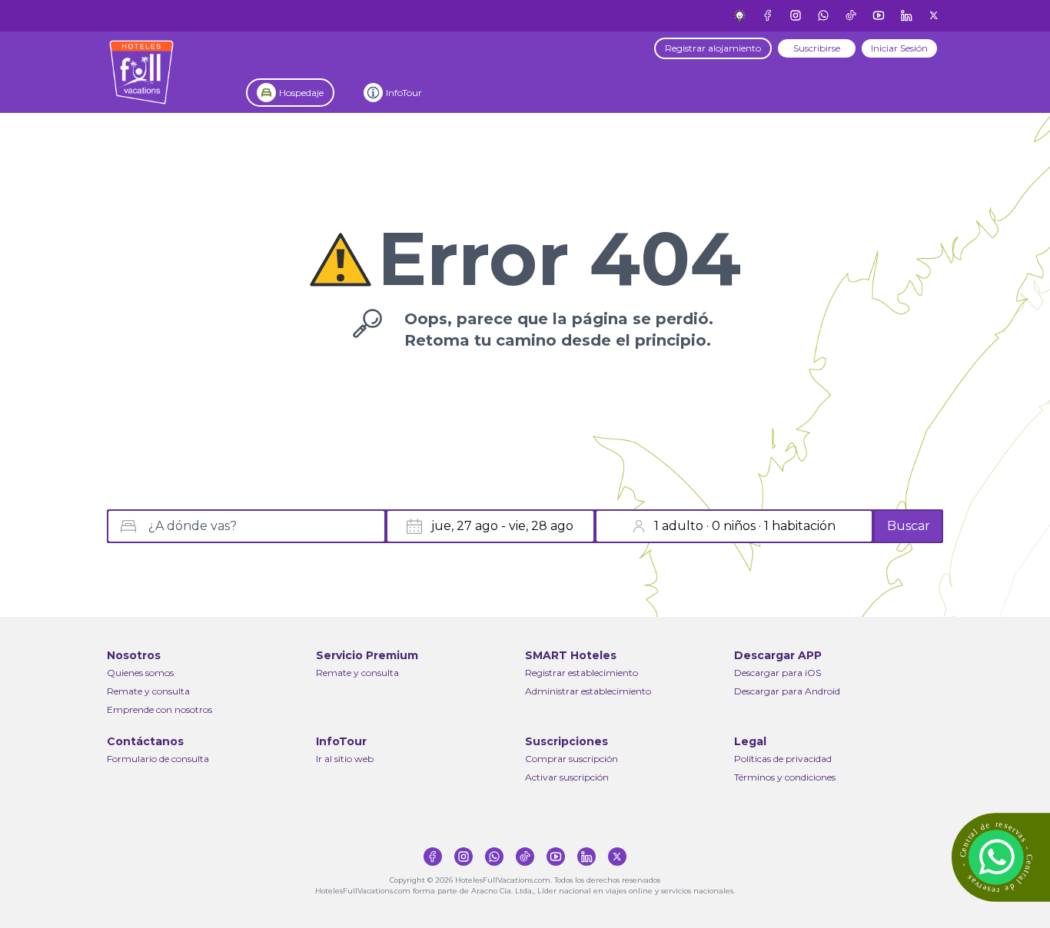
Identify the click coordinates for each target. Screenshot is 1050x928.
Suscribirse (816, 48)
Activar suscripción (567, 777)
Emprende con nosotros (159, 709)
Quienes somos (140, 672)
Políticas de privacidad (783, 758)
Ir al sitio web (345, 758)
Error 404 (559, 259)
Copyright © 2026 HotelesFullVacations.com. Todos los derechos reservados (525, 880)
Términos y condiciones (785, 777)
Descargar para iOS (777, 672)
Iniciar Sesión (899, 48)
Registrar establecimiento (581, 672)
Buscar (908, 526)
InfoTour (404, 92)
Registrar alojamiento (713, 48)
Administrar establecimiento (588, 691)
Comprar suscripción (571, 758)
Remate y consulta (148, 691)
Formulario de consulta (158, 758)
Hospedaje (301, 92)
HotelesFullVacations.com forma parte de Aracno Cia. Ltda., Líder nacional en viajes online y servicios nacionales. (525, 891)
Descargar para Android (787, 691)
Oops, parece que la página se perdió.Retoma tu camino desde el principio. (558, 330)
